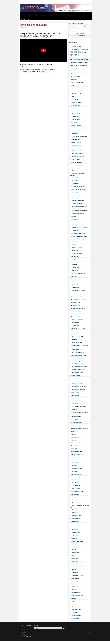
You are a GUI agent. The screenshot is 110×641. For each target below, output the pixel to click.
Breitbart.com (75, 558)
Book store (74, 3)
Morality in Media (75, 331)
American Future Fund (77, 383)
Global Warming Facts (76, 474)
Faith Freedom (70, 12)
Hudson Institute (75, 284)
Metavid (73, 73)
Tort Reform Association (77, 422)
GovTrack (74, 88)
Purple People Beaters (77, 253)
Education (57, 12)
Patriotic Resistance (76, 500)
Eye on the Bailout (75, 71)
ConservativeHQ (75, 131)
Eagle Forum (74, 401)
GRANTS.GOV (75, 222)
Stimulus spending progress (78, 195)
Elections (63, 12)
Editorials (51, 12)
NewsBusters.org (76, 477)
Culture (40, 12)
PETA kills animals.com (77, 162)
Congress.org (75, 230)
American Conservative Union (78, 389)
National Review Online (77, 468)
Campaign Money (75, 262)
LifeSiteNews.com (76, 485)
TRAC (72, 85)
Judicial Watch (75, 409)
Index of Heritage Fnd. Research (79, 189)
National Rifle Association (77, 363)
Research (71, 59)
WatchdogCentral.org (76, 105)
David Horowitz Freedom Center (78, 308)
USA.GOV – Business (76, 125)
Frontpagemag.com (76, 592)
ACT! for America (76, 581)
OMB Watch (74, 276)
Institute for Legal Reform (77, 541)
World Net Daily (75, 552)
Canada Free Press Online (77, 454)
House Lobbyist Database (77, 197)
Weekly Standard (75, 618)
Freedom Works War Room (78, 213)
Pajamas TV (74, 465)
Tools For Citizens (76, 119)
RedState (73, 431)
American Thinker (76, 462)
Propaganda (49, 17)
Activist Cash (75, 250)
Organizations (77, 59)
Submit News (88, 3)
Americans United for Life (77, 372)
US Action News (34, 8)
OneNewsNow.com (76, 480)
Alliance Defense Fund (77, 342)
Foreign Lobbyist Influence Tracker (79, 236)
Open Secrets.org (76, 502)
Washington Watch (76, 168)
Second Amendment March (78, 352)
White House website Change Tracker (80, 239)
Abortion (28, 12)
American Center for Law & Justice (79, 386)
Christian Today (75, 494)
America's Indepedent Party (78, 156)
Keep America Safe (76, 334)
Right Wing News (74, 440)
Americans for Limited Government (79, 366)
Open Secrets (75, 99)
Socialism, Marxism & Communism (60, 17)
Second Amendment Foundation (78, 294)
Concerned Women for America (78, 296)
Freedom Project (75, 322)
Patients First (75, 419)
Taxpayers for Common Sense (78, 186)
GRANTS (74, 598)
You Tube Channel (25, 19)
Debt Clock (81, 3)
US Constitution (75, 180)
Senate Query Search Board (77, 82)
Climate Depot (75, 535)
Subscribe (23, 633)
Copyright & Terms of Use (55, 3)
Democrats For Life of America (78, 328)
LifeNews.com (75, 604)
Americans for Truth (75, 305)
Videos (83, 17)
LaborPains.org (75, 395)
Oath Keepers (75, 378)
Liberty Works (75, 612)
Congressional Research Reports (79, 233)
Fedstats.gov (75, 282)
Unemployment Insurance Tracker (79, 225)
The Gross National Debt (80, 35)
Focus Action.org (75, 349)
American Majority (76, 361)
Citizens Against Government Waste (79, 136)
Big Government (75, 527)
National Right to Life (75, 302)
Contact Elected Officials (77, 165)
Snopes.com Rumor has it (77, 247)
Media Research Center (77, 457)
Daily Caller (74, 589)
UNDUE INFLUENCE (76, 142)
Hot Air (73, 555)
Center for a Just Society (77, 319)
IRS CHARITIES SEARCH (77, 242)
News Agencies (84, 59)
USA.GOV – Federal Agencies (78, 290)
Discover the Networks (77, 102)
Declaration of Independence (78, 91)
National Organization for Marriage (78, 299)
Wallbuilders (74, 108)
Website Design (88, 632)
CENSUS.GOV (75, 133)
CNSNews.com (75, 572)
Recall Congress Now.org (76, 311)
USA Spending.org (76, 139)
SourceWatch (75, 482)
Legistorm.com (75, 116)
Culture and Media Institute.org (78, 491)
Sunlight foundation (76, 259)
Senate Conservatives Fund (78, 564)
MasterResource (75, 460)
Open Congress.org (76, 159)
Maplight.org (74, 68)
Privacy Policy (66, 3)
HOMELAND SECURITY (77, 609)
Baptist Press (75, 549)
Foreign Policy (81, 12)
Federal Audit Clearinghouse (78, 150)
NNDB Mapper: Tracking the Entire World (80, 227)
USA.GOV (74, 244)
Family (75, 12)
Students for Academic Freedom (79, 355)
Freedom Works (75, 398)
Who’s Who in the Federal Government (79, 62)
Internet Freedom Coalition (77, 497)
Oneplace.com (75, 561)
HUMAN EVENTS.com (76, 547)
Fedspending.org (75, 287)
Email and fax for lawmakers (78, 128)
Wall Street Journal (76, 586)
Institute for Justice (76, 375)
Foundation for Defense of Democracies (79, 428)
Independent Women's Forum (78, 369)
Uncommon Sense (76, 532)
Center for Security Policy (77, 203)
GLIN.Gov (74, 216)
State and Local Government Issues (79, 210)
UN (76, 17)
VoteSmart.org (75, 270)
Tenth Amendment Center (77, 595)
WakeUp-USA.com (76, 518)
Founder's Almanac (76, 170)
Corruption (34, 12)
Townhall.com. (74, 448)
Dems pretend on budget (33, 24)
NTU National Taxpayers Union (78, 403)
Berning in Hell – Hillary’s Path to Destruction (80, 55)
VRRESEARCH (75, 96)
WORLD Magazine (76, 488)
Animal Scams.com (76, 219)
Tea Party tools (75, 183)
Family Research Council (77, 575)
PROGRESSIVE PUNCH (77, 178)
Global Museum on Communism (79, 93)
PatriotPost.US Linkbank (76, 451)
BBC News (74, 538)
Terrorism (71, 17)
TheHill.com (73, 434)
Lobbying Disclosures (76, 145)
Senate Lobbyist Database (77, 153)
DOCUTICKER (75, 529)
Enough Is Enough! (75, 316)
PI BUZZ (74, 569)
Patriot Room (75, 524)
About (46, 3)
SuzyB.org (74, 512)
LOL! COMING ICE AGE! (76, 48)
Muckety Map (74, 79)
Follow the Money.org (76, 267)
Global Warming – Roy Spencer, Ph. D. (79, 442)
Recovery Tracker (76, 111)
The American (75, 509)
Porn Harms (74, 122)
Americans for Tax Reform (77, 381)
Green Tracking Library (77, 113)
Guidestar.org (75, 192)
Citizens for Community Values (78, 358)
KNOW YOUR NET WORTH (77, 148)
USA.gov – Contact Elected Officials (79, 65)
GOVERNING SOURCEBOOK (78, 200)
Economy (45, 12)
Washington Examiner (76, 437)
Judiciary (38, 17)
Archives (23, 12)
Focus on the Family (76, 515)
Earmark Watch (75, 256)
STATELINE (74, 264)
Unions (79, 17)
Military (43, 17)
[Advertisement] (73, 7)
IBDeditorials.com (76, 584)
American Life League (76, 425)
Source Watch (75, 471)
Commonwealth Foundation (78, 336)
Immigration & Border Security (28, 17)
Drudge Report (75, 521)
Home (42, 3)
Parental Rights (75, 325)
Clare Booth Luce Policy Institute (79, 406)
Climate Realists (75, 392)
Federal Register (75, 279)
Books (22, 629)
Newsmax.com (75, 606)
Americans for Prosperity (76, 314)
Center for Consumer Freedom (78, 273)
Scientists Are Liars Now (76, 46)
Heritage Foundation (75, 76)
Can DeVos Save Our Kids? (76, 45)
